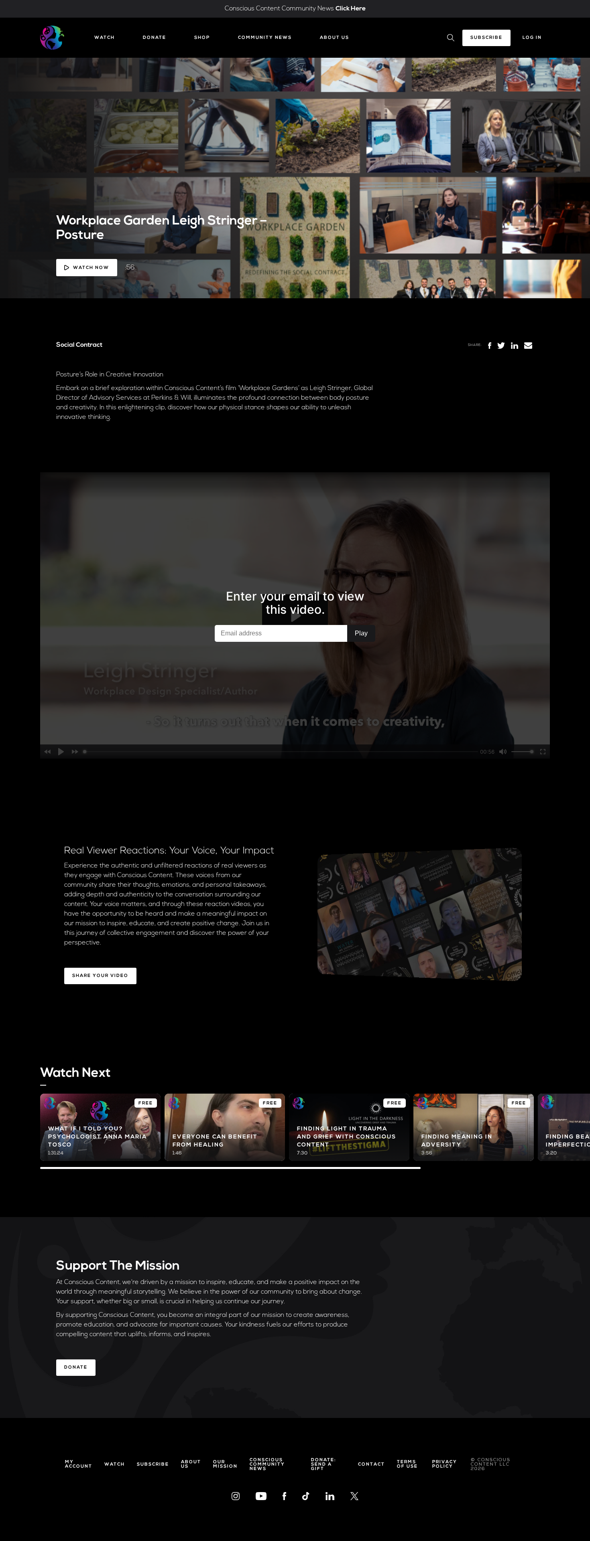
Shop (202, 38)
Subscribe (486, 38)
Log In (532, 38)
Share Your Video (100, 976)
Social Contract (79, 345)
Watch (104, 38)
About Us (334, 38)
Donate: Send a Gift (323, 1464)
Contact (371, 1464)
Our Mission (225, 1464)
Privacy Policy (444, 1464)
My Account (78, 1464)
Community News (265, 38)
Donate (154, 38)
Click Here (351, 9)
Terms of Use (407, 1464)
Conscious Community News (267, 1464)
